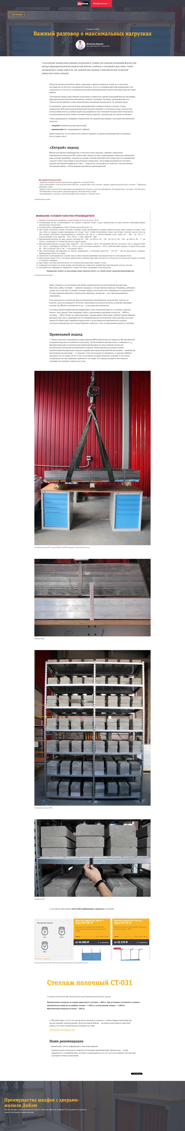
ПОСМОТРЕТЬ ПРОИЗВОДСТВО (62, 1030)
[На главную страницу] (83, 3)
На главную (17, 15)
